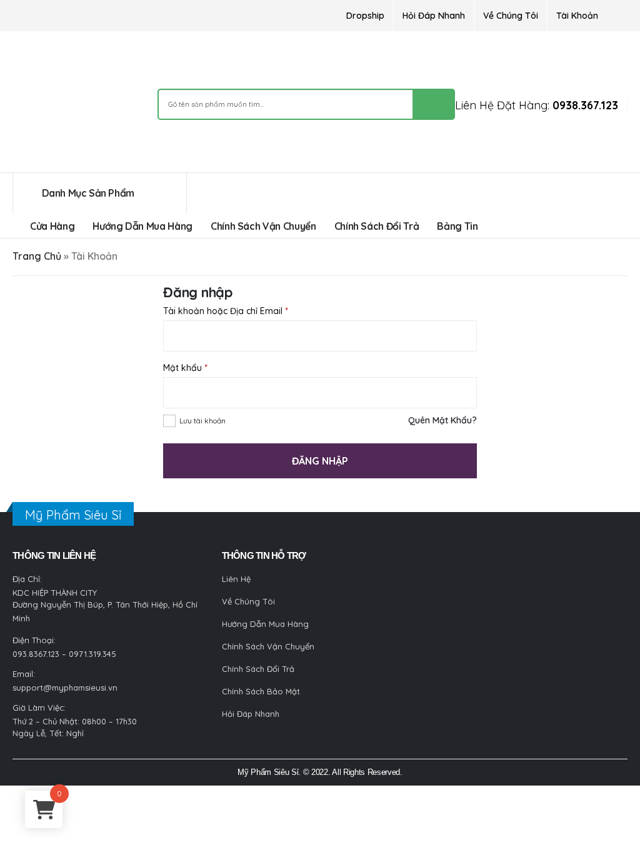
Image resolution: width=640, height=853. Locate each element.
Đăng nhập (320, 461)
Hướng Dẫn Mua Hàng (142, 226)
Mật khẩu (185, 367)
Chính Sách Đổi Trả (376, 226)
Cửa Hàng (52, 226)
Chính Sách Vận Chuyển (263, 226)
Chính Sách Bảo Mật (261, 691)
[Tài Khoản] (617, 15)
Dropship (365, 15)
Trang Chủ (36, 256)
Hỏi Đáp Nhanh (433, 15)
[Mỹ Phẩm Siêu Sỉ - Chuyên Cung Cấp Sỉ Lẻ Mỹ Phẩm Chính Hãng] (59, 105)
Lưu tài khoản (202, 420)
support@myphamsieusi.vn (65, 688)
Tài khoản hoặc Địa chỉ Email (225, 311)
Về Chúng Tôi (510, 15)
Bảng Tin (457, 226)
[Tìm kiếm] (433, 104)
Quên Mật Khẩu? (442, 420)
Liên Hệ (236, 579)
